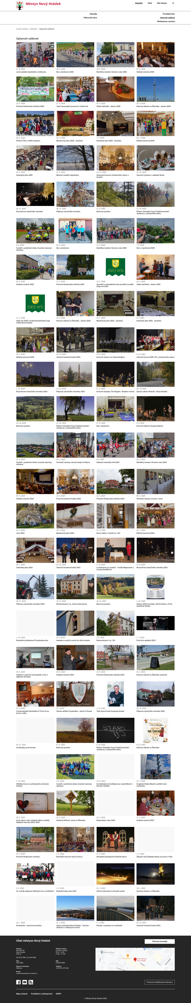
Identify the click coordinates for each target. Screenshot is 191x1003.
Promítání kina (169, 14)
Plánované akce (90, 18)
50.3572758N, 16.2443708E (26, 957)
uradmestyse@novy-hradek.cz (27, 973)
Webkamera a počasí (166, 21)
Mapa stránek (22, 994)
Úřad (150, 3)
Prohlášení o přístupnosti (41, 994)
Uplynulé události (167, 18)
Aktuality (93, 14)
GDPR (58, 994)
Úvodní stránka (22, 29)
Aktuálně (139, 3)
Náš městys (162, 3)
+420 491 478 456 (62, 968)
